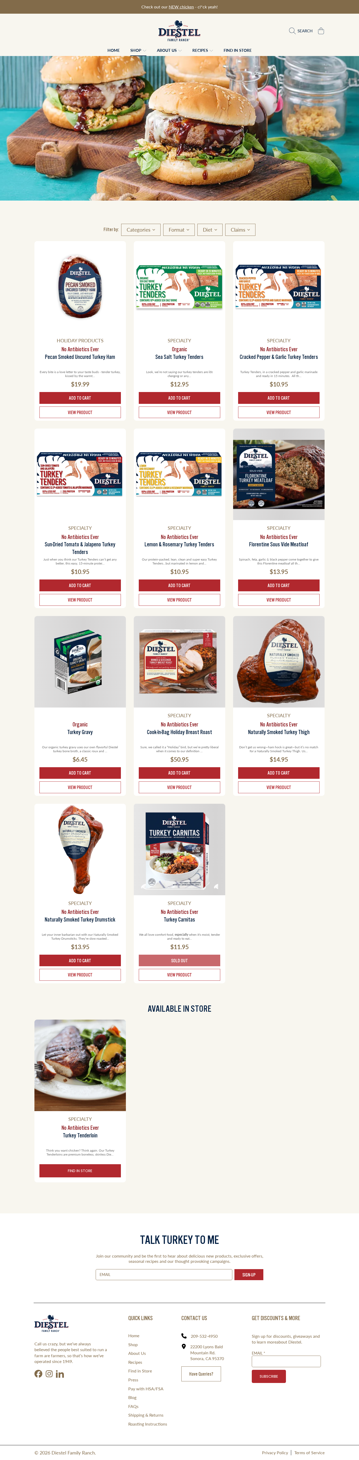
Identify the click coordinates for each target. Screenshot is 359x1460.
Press (133, 1379)
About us (167, 50)
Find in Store (80, 1170)
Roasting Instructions (147, 1423)
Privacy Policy (275, 1452)
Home (133, 1335)
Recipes (200, 50)
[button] (302, 31)
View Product (80, 412)
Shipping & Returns (145, 1414)
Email (258, 1353)
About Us (137, 1353)
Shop (136, 50)
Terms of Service (309, 1452)
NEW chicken (181, 6)
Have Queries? (201, 1373)
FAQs (133, 1406)
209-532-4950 (204, 1336)
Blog (132, 1397)
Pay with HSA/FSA (145, 1388)
